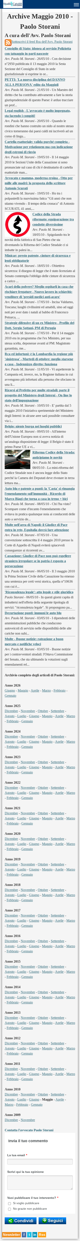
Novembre (28, 711)
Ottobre (43, 711)
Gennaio (10, 695)
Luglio (21, 716)
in (34, 1235)
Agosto (10, 716)
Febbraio (59, 690)
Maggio (23, 690)
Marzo (46, 690)
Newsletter (11, 1235)
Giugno (10, 690)
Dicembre (11, 711)
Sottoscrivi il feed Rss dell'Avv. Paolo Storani (42, 41)
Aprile (35, 690)
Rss (42, 1235)
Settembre (57, 711)
